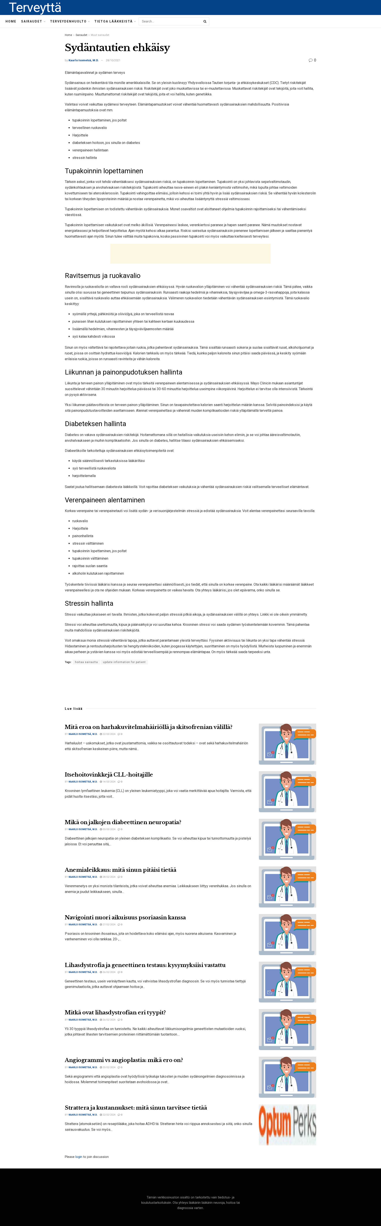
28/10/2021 (113, 60)
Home (11, 21)
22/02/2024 (108, 1114)
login (78, 1157)
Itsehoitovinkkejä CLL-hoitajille (109, 774)
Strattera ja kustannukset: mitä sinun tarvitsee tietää (136, 1108)
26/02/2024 (108, 972)
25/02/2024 (108, 1067)
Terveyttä (35, 7)
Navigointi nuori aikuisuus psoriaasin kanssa (125, 917)
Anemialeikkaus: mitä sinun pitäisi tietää (120, 870)
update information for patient (124, 662)
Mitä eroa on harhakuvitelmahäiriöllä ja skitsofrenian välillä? (148, 727)
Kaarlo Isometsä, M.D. (84, 60)
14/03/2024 (108, 781)
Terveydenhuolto (68, 21)
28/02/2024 (108, 877)
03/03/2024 (108, 829)
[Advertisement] (190, 254)
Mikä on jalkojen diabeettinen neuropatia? (123, 822)
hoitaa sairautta (86, 662)
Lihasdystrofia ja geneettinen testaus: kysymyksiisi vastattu (145, 965)
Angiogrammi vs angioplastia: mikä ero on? (124, 1060)
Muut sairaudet (100, 35)
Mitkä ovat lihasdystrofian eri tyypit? (115, 1012)
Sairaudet (31, 21)
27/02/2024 (108, 924)
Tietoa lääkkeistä (113, 21)
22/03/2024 (108, 734)
